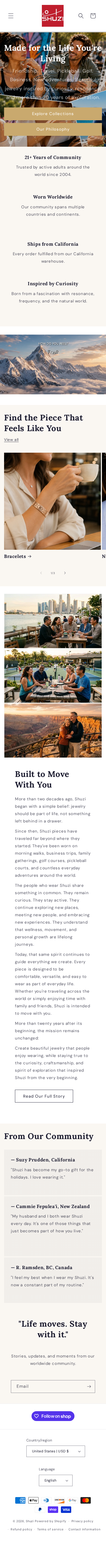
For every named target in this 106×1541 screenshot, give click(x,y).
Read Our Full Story (44, 1096)
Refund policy (21, 1529)
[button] (11, 16)
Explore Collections (53, 113)
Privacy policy (82, 1521)
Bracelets (15, 556)
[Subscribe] (89, 1386)
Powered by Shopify (50, 1521)
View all (11, 439)
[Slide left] (41, 573)
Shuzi (30, 1521)
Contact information (84, 1529)
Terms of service (50, 1529)
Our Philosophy (53, 129)
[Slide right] (65, 573)
